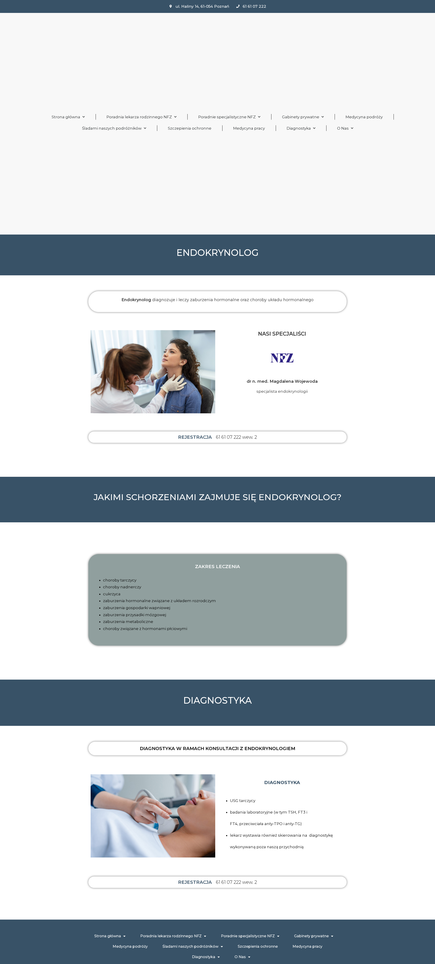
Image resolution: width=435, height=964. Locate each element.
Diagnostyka (299, 128)
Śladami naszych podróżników (112, 128)
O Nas (343, 128)
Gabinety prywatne (300, 117)
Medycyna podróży (364, 117)
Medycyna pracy (249, 128)
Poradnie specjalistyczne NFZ (227, 117)
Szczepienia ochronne (189, 128)
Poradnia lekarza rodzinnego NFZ (139, 117)
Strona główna (66, 117)
